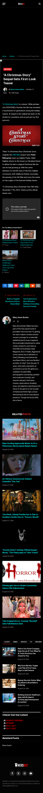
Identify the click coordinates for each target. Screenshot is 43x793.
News (15, 642)
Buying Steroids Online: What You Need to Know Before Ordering (29, 682)
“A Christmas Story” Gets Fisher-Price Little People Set (27, 242)
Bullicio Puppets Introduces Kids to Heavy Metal (12, 301)
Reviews (10, 723)
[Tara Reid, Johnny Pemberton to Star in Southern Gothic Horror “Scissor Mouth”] (21, 500)
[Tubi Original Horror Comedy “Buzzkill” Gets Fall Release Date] (21, 607)
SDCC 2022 (11, 728)
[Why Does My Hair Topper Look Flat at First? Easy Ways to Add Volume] (9, 668)
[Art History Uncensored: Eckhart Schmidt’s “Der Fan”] (21, 465)
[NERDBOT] (21, 3)
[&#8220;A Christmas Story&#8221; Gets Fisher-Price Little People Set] (28, 234)
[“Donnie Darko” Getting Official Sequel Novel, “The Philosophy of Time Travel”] (21, 536)
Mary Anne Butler (17, 89)
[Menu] (3, 4)
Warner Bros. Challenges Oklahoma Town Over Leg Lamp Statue (8, 265)
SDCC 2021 (11, 726)
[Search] (39, 4)
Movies (7, 69)
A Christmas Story (10, 104)
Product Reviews (14, 720)
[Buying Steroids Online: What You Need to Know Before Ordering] (9, 683)
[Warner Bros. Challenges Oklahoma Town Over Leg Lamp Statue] (10, 254)
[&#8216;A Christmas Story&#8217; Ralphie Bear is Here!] (10, 234)
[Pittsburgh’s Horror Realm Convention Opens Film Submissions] (21, 571)
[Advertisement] (21, 31)
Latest (7, 642)
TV (31, 642)
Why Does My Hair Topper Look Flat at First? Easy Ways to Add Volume (28, 668)
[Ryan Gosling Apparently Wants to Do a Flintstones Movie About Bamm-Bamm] (21, 429)
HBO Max (16, 155)
